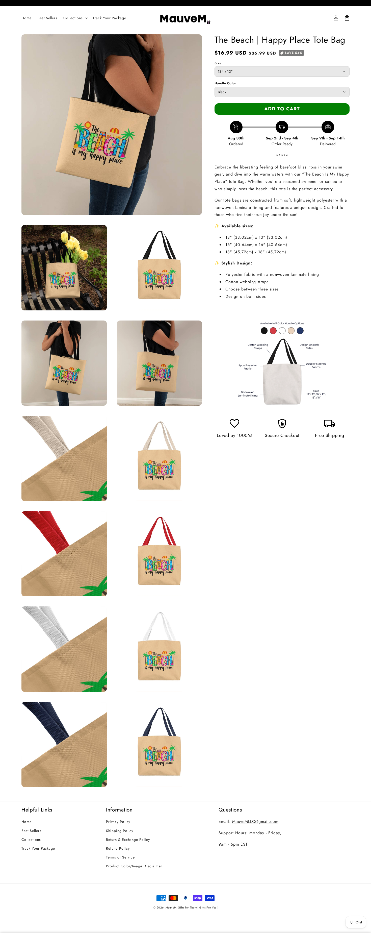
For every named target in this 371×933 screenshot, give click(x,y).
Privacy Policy (118, 821)
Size (218, 63)
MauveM (171, 907)
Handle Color (225, 83)
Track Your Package (38, 848)
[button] (75, 18)
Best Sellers (31, 830)
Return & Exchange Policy (128, 839)
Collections (31, 839)
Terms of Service (120, 857)
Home (26, 821)
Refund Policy (117, 848)
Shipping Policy (119, 830)
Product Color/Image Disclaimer (134, 866)
